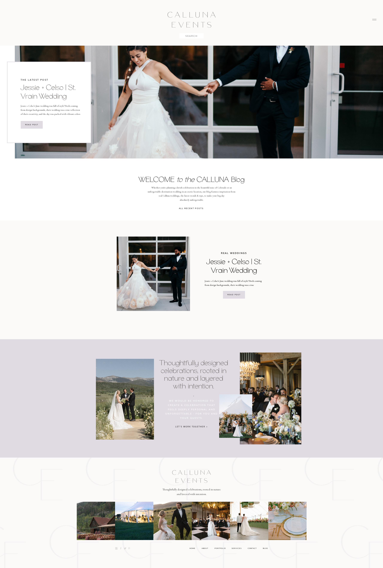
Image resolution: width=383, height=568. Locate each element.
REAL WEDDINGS (234, 253)
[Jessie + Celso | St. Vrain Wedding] (153, 274)
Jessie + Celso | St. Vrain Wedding (48, 91)
